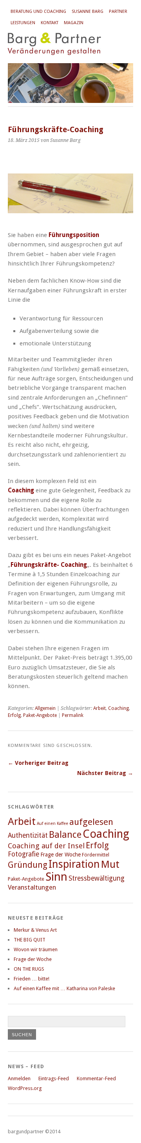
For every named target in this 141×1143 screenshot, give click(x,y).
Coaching (118, 708)
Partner (118, 11)
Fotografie (23, 854)
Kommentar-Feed (96, 1078)
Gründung (27, 865)
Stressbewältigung (97, 878)
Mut (110, 864)
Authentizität (28, 835)
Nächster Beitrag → (105, 773)
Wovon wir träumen (36, 949)
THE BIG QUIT (29, 940)
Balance (65, 834)
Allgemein (45, 708)
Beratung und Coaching (38, 11)
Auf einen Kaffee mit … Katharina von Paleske (64, 988)
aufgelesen (91, 822)
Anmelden (19, 1078)
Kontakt (49, 22)
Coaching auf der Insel (46, 846)
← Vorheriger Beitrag (38, 763)
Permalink (72, 715)
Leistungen (23, 22)
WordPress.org (25, 1088)
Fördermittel (95, 855)
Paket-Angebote (40, 715)
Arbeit (99, 708)
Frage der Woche (60, 854)
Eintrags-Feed (53, 1078)
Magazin (73, 22)
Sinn (56, 876)
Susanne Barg (87, 11)
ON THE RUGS (29, 969)
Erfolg (14, 715)
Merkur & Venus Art (35, 930)
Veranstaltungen (32, 887)
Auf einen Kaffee (52, 823)
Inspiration (74, 864)
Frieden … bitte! (31, 979)
